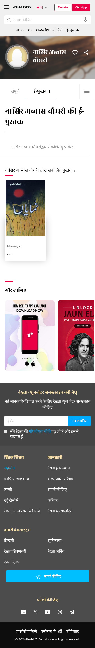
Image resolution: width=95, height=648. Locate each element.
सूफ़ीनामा (54, 540)
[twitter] (35, 612)
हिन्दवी (9, 540)
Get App (81, 7)
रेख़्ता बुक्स (12, 562)
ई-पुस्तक (42, 91)
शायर (20, 29)
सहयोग (9, 468)
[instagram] (60, 612)
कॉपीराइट (72, 631)
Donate (63, 7)
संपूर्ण (15, 91)
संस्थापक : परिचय (60, 479)
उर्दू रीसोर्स (11, 500)
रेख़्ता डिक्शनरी (15, 551)
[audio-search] (85, 19)
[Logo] (22, 8)
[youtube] (48, 612)
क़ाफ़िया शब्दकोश (16, 479)
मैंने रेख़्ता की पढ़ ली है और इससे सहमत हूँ (44, 434)
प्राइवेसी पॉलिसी (26, 631)
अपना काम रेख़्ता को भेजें (22, 511)
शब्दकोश (42, 29)
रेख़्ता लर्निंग (56, 551)
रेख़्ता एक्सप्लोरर (60, 511)
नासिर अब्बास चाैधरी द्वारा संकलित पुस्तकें (42, 147)
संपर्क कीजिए (57, 489)
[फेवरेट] (75, 52)
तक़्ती (8, 489)
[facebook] (23, 612)
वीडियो (57, 29)
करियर (53, 500)
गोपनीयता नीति (40, 431)
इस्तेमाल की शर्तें (51, 631)
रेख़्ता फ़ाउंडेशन (59, 468)
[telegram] (72, 612)
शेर (30, 29)
